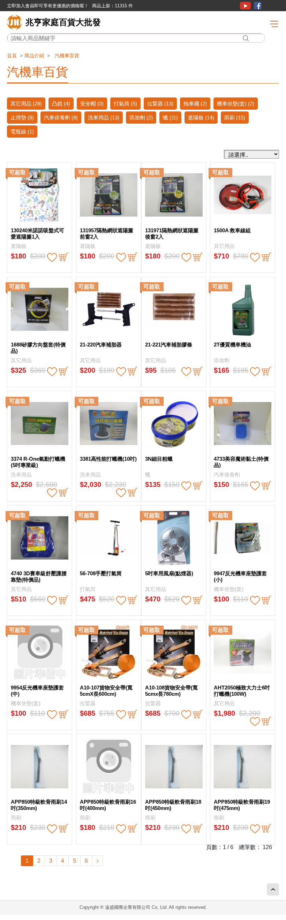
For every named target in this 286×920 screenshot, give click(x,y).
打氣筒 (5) (125, 104)
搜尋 (245, 38)
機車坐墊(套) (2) (235, 104)
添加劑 (221, 360)
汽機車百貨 (67, 55)
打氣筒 (88, 589)
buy (63, 257)
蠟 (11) (170, 118)
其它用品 (224, 246)
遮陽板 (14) (201, 118)
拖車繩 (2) (195, 104)
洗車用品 (21, 474)
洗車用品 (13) (103, 118)
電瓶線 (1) (22, 131)
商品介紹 (34, 55)
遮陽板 (19, 246)
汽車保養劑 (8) (61, 118)
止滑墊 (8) (22, 118)
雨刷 (16, 817)
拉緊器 (88, 703)
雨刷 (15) (234, 118)
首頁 (12, 55)
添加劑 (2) (141, 118)
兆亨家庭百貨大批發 (63, 22)
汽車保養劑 (227, 474)
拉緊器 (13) (160, 104)
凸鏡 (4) (61, 104)
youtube (245, 5)
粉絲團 (258, 5)
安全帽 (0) (92, 104)
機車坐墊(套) (228, 589)
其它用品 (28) (26, 104)
